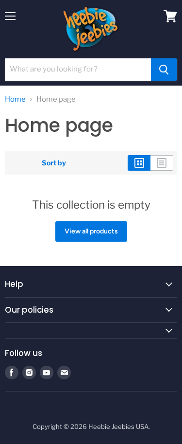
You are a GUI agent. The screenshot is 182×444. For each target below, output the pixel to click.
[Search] (164, 69)
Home (15, 99)
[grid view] (139, 163)
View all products (91, 231)
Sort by (54, 163)
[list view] (161, 163)
